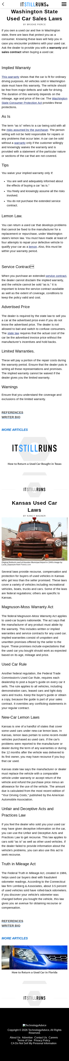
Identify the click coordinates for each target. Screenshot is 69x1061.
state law (13, 333)
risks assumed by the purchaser (27, 130)
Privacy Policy (42, 1040)
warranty (20, 143)
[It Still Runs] (34, 4)
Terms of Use (24, 1040)
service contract (56, 276)
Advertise (27, 1037)
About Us (15, 1037)
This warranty (10, 77)
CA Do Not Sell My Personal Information (33, 1043)
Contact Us (40, 1037)
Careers (53, 1037)
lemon (33, 246)
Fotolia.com (26, 565)
